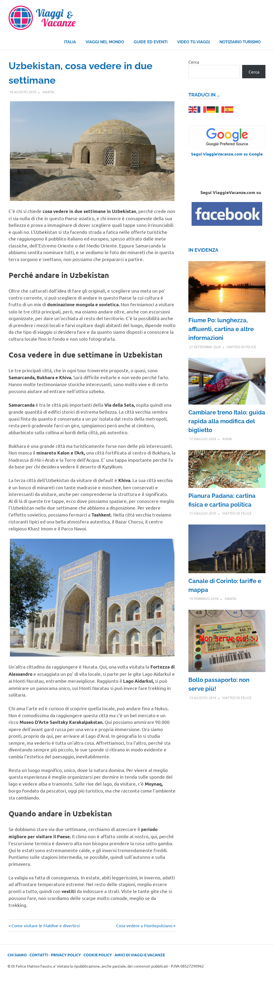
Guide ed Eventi (151, 42)
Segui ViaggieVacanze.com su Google (227, 154)
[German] (211, 109)
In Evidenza (203, 250)
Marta (48, 92)
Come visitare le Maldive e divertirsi (45, 925)
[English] (192, 109)
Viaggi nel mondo (105, 42)
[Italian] (220, 109)
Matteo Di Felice (241, 346)
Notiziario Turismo (240, 42)
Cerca (193, 61)
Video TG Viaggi (193, 42)
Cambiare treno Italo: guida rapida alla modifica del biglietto (226, 421)
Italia (70, 42)
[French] (202, 109)
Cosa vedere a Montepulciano (144, 925)
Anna (227, 438)
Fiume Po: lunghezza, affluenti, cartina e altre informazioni (221, 329)
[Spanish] (229, 109)
